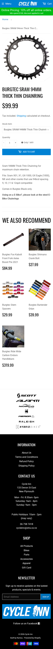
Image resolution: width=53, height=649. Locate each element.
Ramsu (20, 638)
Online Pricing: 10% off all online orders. (26, 11)
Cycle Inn (29, 634)
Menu (8, 3)
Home (5, 19)
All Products (26, 546)
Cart (49, 3)
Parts (26, 554)
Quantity (6, 137)
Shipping (21, 115)
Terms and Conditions (26, 457)
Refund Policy (26, 461)
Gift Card (26, 567)
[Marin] (26, 412)
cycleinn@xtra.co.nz (26, 528)
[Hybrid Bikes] (28, 428)
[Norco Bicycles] (26, 407)
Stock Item (7, 124)
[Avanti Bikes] (27, 402)
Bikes (26, 550)
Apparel (26, 563)
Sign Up (46, 597)
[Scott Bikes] (26, 396)
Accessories (26, 559)
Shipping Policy (26, 465)
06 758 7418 (26, 524)
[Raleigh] (26, 422)
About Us (26, 452)
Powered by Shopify (32, 638)
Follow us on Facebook (25, 623)
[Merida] (26, 417)
